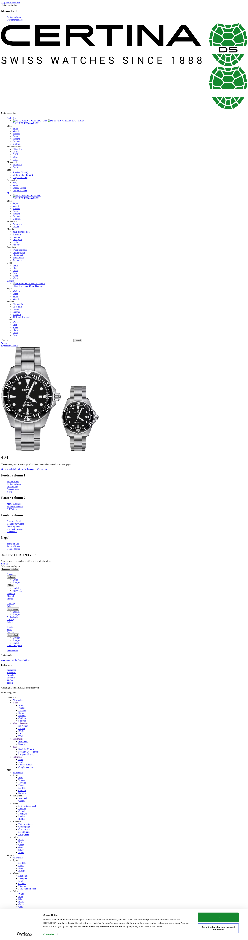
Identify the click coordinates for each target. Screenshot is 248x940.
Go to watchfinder (9, 469)
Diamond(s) (18, 304)
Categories (17, 757)
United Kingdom (14, 645)
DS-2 (15, 157)
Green (15, 270)
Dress (15, 136)
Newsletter (12, 531)
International (12, 650)
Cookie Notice (13, 549)
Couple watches (20, 190)
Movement (17, 739)
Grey (15, 273)
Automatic (17, 164)
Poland (10, 622)
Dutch (15, 580)
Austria (10, 574)
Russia (10, 627)
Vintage (16, 131)
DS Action (17, 149)
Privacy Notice (13, 546)
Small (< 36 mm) (20, 172)
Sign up (4, 563)
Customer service (15, 20)
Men (9, 193)
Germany (11, 603)
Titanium (17, 234)
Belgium (11, 577)
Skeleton (17, 144)
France (10, 598)
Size (15, 746)
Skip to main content (10, 2)
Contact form (13, 489)
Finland (10, 596)
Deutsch (16, 638)
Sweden (10, 632)
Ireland (10, 606)
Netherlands (12, 617)
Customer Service (15, 521)
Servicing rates (13, 526)
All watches (18, 700)
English (16, 588)
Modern (16, 139)
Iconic (15, 185)
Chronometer (19, 255)
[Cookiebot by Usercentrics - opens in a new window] (24, 934)
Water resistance (20, 250)
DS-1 (15, 159)
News (9, 492)
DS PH (16, 151)
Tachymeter (18, 260)
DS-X (15, 154)
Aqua (15, 128)
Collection (11, 118)
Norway (10, 619)
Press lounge (12, 486)
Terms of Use (13, 543)
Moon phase (18, 257)
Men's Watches (14, 504)
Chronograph (19, 252)
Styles (15, 702)
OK (218, 917)
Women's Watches (15, 506)
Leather (16, 242)
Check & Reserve (15, 529)
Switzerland (13, 635)
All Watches (12, 509)
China (10, 585)
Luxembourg (13, 609)
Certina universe (14, 17)
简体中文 (17, 590)
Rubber (16, 244)
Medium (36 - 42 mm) (23, 175)
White (15, 278)
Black (15, 265)
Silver (15, 275)
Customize (48, 934)
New (15, 182)
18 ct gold (17, 239)
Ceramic (16, 237)
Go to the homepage (27, 469)
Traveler (16, 133)
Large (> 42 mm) (20, 177)
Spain (9, 629)
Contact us (42, 469)
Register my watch (15, 524)
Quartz (16, 167)
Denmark (11, 593)
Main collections (20, 723)
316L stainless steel (21, 232)
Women (10, 281)
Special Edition (19, 188)
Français (16, 582)
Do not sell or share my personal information (218, 928)
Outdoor (16, 141)
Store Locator (13, 481)
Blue (15, 268)
